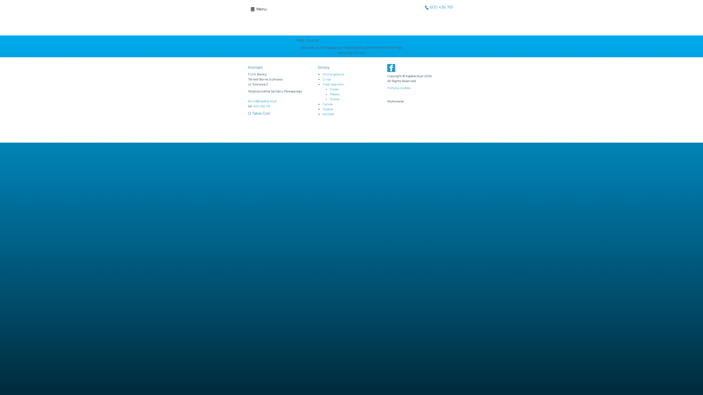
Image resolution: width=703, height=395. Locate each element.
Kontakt (328, 114)
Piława (334, 94)
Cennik (328, 104)
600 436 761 (441, 7)
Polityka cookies (398, 88)
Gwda (334, 89)
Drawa (334, 99)
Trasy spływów (333, 84)
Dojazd (328, 109)
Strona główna (333, 74)
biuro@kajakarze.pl (262, 101)
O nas (327, 79)
